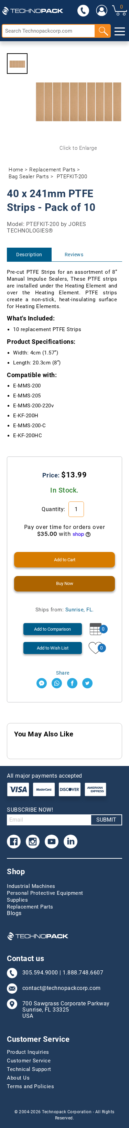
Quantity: (54, 509)
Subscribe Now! (30, 809)
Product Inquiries (28, 1052)
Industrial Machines (31, 886)
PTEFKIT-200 (72, 176)
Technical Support (29, 1069)
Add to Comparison (52, 629)
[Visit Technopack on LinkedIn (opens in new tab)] (70, 841)
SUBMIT (106, 819)
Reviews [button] (74, 254)
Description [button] (29, 254)
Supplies (17, 900)
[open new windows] (42, 683)
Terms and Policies (30, 1086)
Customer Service (29, 1061)
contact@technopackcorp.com (61, 988)
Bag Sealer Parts (29, 176)
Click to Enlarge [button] (78, 148)
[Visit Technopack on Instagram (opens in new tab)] (33, 841)
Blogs (14, 913)
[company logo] (33, 10)
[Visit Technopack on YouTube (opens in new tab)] (51, 841)
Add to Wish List (52, 648)
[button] (17, 63)
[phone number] (83, 10)
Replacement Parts (52, 170)
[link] (101, 10)
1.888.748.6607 (83, 973)
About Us (18, 1078)
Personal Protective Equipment (45, 893)
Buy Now (64, 583)
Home (16, 170)
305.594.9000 (40, 973)
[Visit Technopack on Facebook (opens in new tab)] (14, 841)
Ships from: (64, 610)
